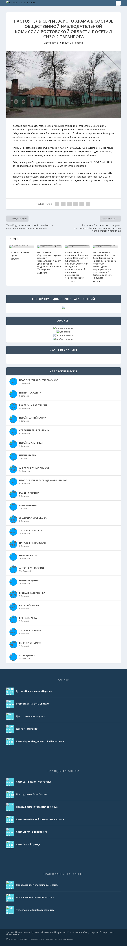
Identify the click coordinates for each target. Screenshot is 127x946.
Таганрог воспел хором (19, 254)
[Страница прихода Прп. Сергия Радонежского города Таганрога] (10, 832)
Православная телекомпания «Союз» (37, 884)
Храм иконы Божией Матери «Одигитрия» (40, 819)
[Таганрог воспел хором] (21, 246)
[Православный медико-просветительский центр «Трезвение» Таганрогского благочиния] (10, 729)
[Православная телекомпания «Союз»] (10, 885)
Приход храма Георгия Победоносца (37, 806)
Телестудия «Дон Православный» (35, 909)
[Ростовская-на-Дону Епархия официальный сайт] (10, 704)
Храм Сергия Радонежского (31, 831)
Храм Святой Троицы (28, 844)
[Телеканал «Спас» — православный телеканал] (10, 898)
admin (55, 42)
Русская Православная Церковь (34, 691)
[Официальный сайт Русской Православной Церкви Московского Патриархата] (10, 691)
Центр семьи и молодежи (30, 716)
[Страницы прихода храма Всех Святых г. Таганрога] (10, 794)
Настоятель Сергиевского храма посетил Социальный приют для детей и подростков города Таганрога (49, 261)
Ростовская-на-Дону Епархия (32, 703)
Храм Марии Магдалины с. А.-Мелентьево (40, 741)
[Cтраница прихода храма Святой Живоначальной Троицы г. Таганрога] (10, 844)
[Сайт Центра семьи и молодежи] (10, 716)
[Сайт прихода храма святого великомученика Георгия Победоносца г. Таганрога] (10, 807)
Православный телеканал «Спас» (35, 897)
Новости (78, 42)
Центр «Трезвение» (27, 728)
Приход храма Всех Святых (31, 794)
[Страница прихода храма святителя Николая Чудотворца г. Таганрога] (10, 782)
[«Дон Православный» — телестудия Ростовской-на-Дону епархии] (10, 910)
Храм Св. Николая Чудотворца (33, 781)
